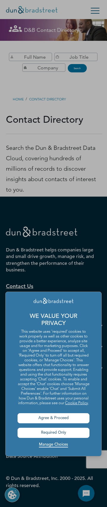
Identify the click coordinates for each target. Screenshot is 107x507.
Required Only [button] (53, 433)
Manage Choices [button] (53, 445)
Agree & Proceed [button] (53, 418)
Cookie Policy (76, 403)
